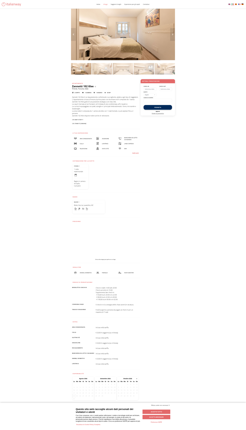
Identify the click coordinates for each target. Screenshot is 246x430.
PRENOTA (157, 107)
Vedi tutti (135, 153)
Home (98, 4)
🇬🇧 (229, 4)
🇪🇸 (236, 4)
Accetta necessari (156, 417)
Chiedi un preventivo (158, 113)
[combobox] (150, 95)
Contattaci (146, 4)
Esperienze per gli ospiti (132, 4)
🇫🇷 (239, 4)
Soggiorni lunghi (116, 4)
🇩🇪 (242, 4)
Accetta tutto (156, 412)
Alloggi (105, 4)
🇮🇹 (233, 4)
